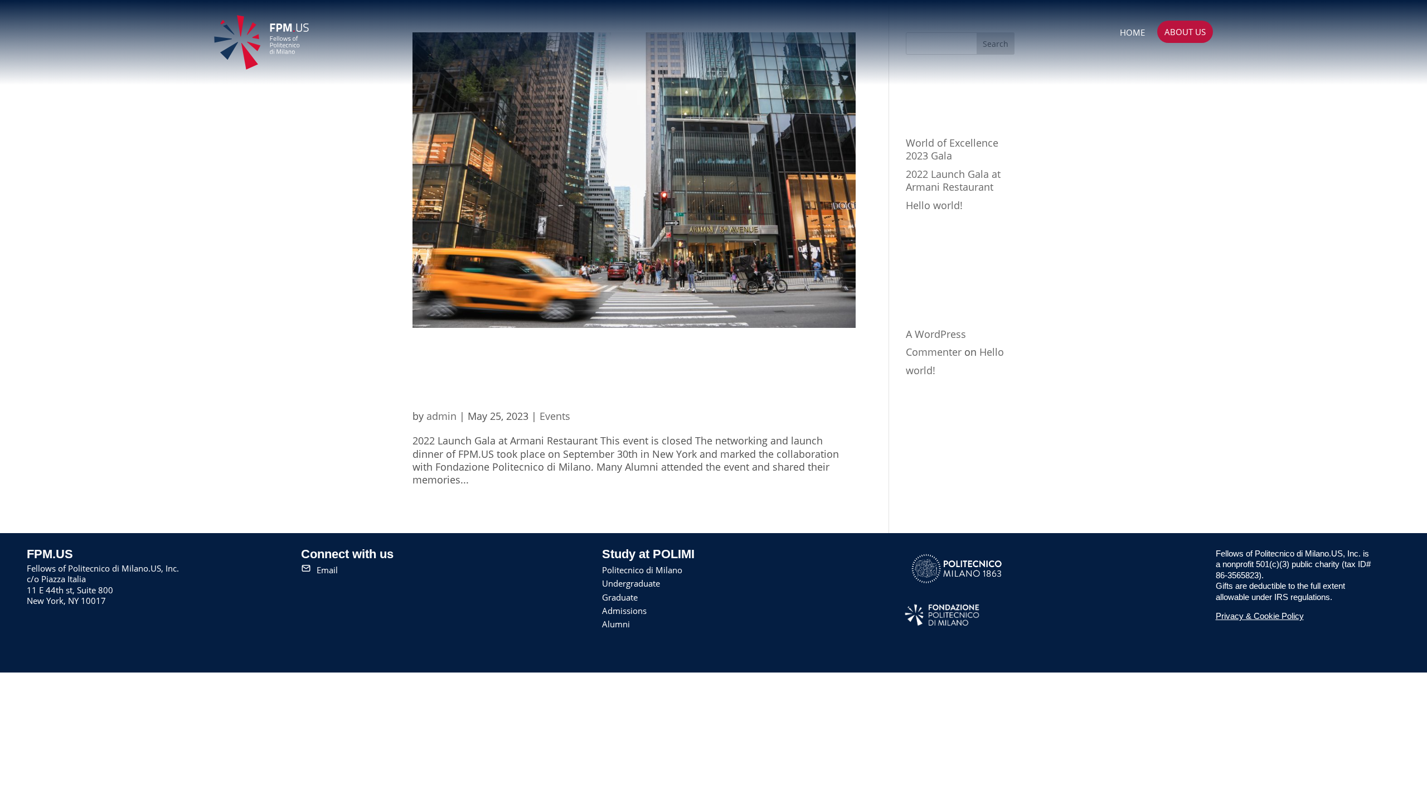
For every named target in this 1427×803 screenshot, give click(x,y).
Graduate (620, 597)
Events (555, 416)
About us (1185, 31)
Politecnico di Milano (642, 569)
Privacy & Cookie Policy (1260, 616)
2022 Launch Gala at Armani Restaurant (621, 375)
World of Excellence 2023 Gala (952, 149)
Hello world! (934, 205)
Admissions (624, 610)
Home (1132, 32)
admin (441, 416)
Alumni (616, 624)
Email (327, 569)
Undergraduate (631, 583)
